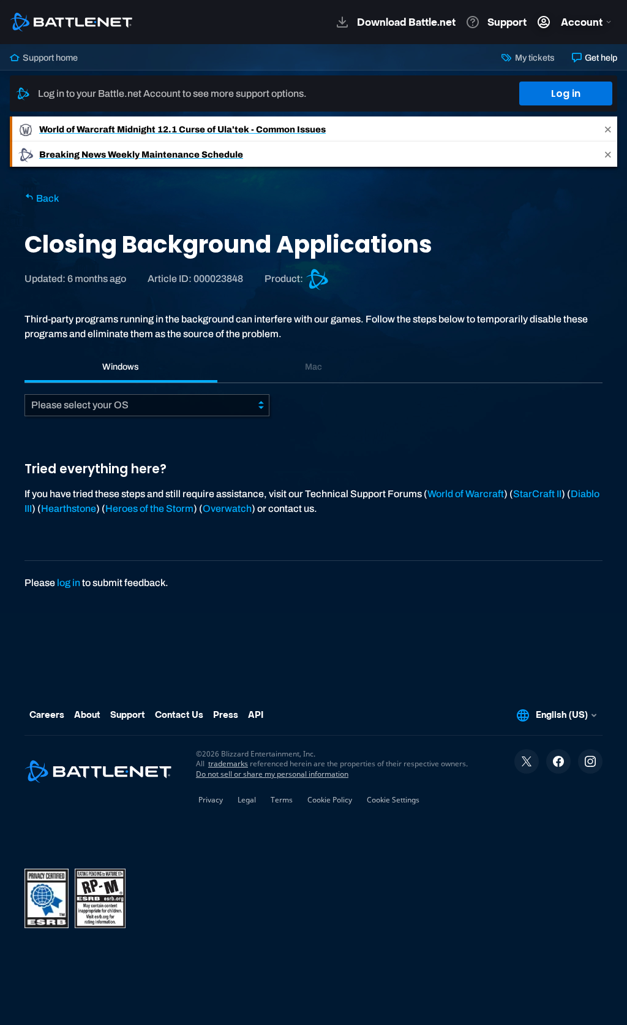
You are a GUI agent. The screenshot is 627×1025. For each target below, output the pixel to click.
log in (68, 582)
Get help (600, 58)
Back (46, 198)
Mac (313, 367)
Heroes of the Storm (149, 508)
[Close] (608, 129)
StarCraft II (537, 494)
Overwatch (227, 508)
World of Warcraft (465, 494)
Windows (120, 367)
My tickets (533, 58)
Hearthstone (68, 508)
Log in (565, 93)
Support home (49, 58)
